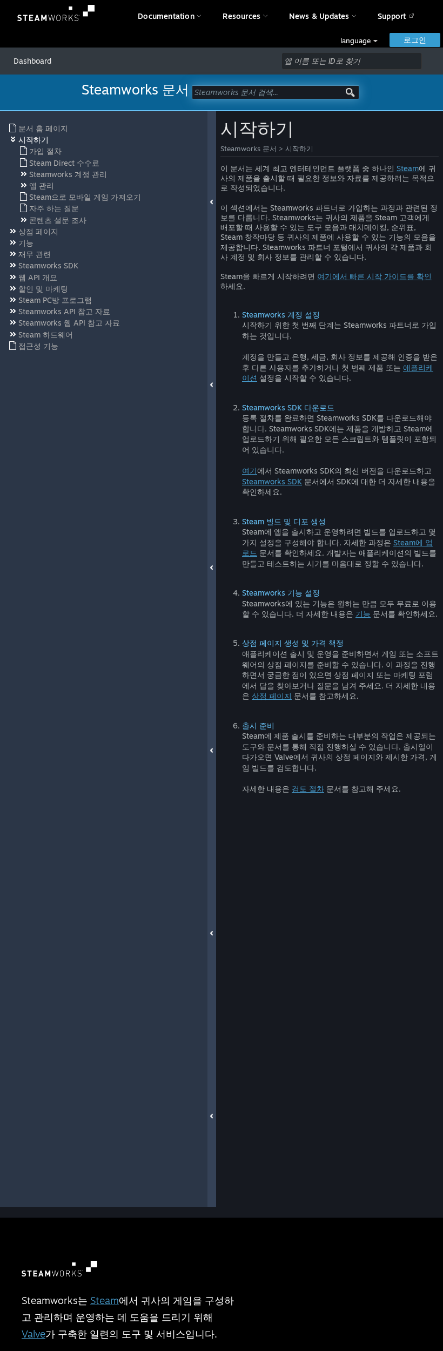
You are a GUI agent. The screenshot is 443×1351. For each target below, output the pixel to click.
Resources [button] (241, 16)
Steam (408, 168)
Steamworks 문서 (248, 148)
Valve (33, 1334)
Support (392, 16)
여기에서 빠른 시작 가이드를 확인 (374, 276)
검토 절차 (308, 788)
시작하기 (299, 148)
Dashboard (32, 60)
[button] (359, 41)
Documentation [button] (166, 16)
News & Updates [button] (319, 16)
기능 (363, 613)
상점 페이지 (272, 695)
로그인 (415, 39)
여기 (249, 470)
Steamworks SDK (272, 481)
